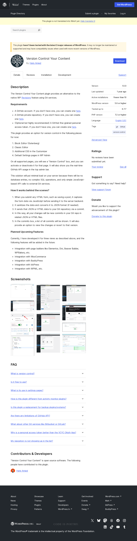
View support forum (101, 189)
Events (85, 501)
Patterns (38, 509)
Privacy (14, 509)
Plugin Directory (18, 13)
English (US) (121, 120)
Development (64, 75)
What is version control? (23, 373)
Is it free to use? (19, 382)
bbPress (110, 505)
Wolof (38, 524)
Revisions (26, 97)
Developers (63, 505)
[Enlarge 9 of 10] (82, 326)
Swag (85, 509)
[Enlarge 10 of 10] (82, 337)
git (117, 127)
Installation (46, 75)
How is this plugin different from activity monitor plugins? (38, 399)
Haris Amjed (35, 63)
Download (120, 61)
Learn (60, 496)
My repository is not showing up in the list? (32, 441)
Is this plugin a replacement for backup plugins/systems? (38, 407)
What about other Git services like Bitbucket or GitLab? (38, 424)
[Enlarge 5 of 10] (56, 316)
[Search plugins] (39, 30)
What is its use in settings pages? (27, 390)
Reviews (30, 75)
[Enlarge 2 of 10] (30, 303)
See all (123, 166)
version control (119, 132)
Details (17, 75)
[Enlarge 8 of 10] (82, 307)
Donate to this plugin (102, 216)
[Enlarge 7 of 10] (82, 287)
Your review (97, 166)
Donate (86, 505)
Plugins (37, 505)
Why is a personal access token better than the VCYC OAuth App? (43, 432)
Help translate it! (88, 21)
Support (122, 75)
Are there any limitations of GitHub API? (30, 415)
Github (122, 127)
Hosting (14, 505)
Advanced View (99, 139)
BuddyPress (111, 509)
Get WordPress (124, 4)
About (13, 496)
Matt (108, 501)
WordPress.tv (65, 509)
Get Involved (87, 496)
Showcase (39, 496)
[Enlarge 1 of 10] (30, 287)
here (78, 111)
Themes (38, 501)
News (13, 501)
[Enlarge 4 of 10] (56, 287)
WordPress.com (113, 496)
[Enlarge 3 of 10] (30, 317)
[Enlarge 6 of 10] (56, 337)
